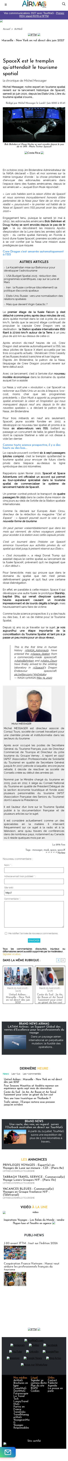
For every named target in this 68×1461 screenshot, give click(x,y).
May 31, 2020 (44, 677)
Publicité (53, 1383)
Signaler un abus (11, 954)
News (6, 1073)
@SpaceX (38, 667)
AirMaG (18, 29)
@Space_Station (40, 653)
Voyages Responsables (21, 1426)
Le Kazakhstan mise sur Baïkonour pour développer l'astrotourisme (29, 269)
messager (37, 850)
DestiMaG (19, 1391)
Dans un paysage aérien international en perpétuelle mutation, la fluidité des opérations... (46, 1042)
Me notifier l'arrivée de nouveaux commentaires (33, 933)
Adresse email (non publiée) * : (20, 876)
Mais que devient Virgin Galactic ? (27, 304)
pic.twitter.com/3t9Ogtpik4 (30, 674)
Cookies (35, 1391)
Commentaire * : (12, 898)
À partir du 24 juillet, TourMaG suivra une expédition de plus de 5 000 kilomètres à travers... (46, 1136)
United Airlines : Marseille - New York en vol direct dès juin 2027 (18, 997)
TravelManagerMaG (21, 1416)
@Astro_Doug (48, 660)
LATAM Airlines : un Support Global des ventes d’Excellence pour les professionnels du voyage (34, 1029)
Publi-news (34, 1235)
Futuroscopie (20, 1393)
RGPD (34, 1388)
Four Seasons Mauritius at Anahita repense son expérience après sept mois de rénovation (31, 1087)
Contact (52, 1380)
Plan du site (37, 1385)
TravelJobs (19, 1412)
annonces (34, 1159)
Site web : (9, 887)
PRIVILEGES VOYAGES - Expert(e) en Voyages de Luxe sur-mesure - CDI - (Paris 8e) (33, 1167)
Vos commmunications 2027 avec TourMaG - (34, 15)
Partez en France (19, 1408)
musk (46, 850)
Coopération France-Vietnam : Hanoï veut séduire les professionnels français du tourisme (31, 1266)
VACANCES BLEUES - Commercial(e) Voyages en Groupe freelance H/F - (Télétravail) (28, 1191)
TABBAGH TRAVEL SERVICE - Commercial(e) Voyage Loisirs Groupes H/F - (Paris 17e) (34, 1178)
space (53, 850)
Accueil (6, 29)
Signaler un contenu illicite (39, 1381)
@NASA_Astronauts (36, 650)
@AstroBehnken (24, 660)
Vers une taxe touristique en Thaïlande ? (27, 1098)
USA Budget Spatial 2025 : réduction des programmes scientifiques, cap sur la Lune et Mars (31, 279)
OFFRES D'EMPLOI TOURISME (19, 1171)
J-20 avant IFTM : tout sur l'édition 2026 (31, 1243)
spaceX (61, 850)
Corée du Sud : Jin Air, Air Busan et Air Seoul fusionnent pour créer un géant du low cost (50, 997)
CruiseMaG (19, 1388)
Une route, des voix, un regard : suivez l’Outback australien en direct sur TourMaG (34, 1126)
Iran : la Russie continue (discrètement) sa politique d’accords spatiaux (30, 289)
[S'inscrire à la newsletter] (8, 1452)
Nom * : (8, 865)
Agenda (52, 1385)
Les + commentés (32, 1073)
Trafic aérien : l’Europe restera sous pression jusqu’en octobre (29, 1103)
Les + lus (16, 1073)
